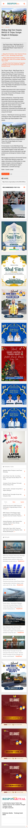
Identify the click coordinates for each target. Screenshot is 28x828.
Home (2, 27)
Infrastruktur (7, 27)
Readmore (21, 561)
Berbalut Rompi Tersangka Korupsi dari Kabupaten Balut (13, 645)
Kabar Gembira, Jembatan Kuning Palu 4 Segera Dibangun (13, 621)
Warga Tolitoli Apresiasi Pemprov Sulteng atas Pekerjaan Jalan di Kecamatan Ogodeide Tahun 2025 (13, 59)
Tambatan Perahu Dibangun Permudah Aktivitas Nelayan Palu (13, 597)
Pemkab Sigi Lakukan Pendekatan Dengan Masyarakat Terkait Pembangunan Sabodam (14, 201)
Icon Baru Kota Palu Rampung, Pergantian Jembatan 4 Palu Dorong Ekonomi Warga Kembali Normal (13, 64)
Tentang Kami (18, 813)
